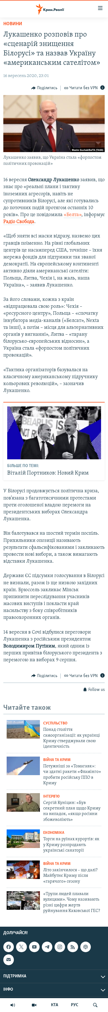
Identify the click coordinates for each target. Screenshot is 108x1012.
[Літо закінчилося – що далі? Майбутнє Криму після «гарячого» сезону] (23, 869)
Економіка (53, 833)
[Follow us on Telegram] (47, 947)
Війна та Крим (57, 760)
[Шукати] (95, 1005)
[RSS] (72, 947)
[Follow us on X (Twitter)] (21, 947)
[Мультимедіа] (34, 1005)
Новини (12, 24)
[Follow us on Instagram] (60, 947)
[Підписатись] (8, 959)
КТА (54, 1005)
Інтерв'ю (51, 797)
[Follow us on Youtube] (34, 947)
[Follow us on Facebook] (8, 947)
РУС (74, 1005)
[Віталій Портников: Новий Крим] (54, 432)
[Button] (44, 88)
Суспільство (55, 723)
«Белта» (72, 214)
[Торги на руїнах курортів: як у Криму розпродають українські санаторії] (23, 838)
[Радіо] (12, 1005)
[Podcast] (85, 947)
